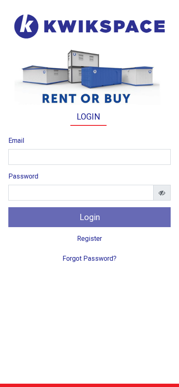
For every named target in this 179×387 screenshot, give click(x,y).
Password (23, 176)
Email (16, 141)
